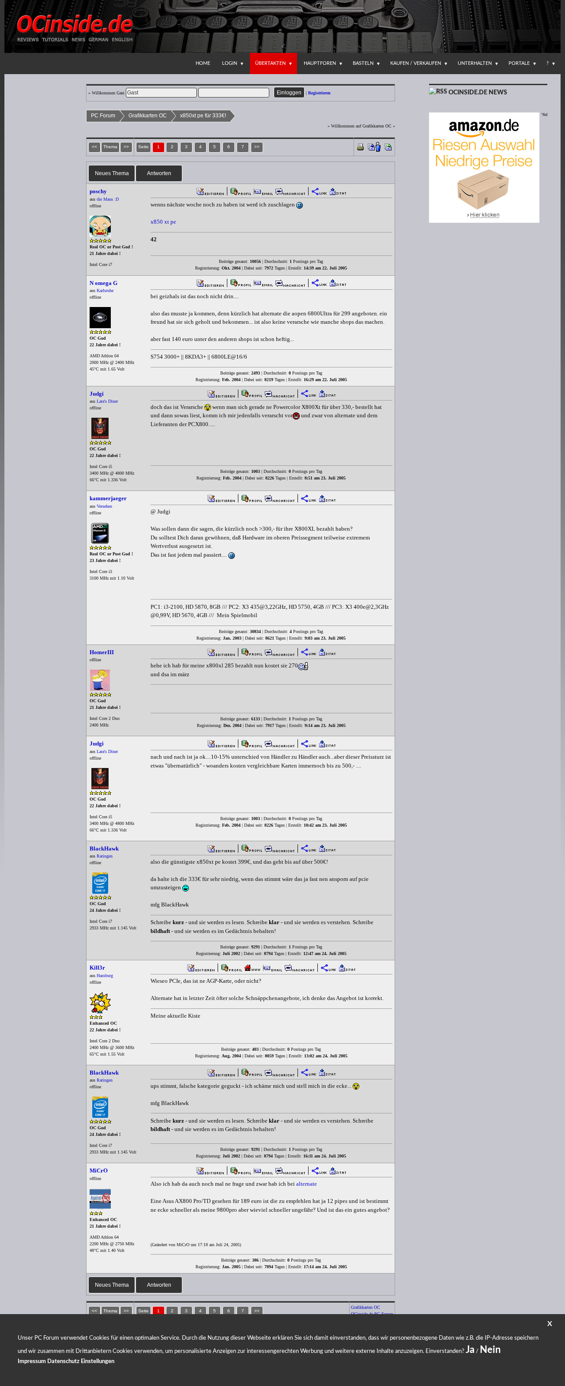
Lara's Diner (107, 401)
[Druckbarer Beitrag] (360, 146)
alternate (306, 1183)
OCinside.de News (477, 93)
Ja (470, 1350)
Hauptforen (320, 63)
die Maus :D (108, 199)
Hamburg (105, 975)
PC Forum (103, 115)
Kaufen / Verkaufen (415, 63)
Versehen (104, 506)
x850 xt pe (163, 221)
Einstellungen (97, 1361)
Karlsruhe (105, 290)
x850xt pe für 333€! (203, 115)
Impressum (32, 1361)
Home (203, 63)
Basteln (363, 63)
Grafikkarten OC (147, 115)
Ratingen (105, 856)
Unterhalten (475, 63)
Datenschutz (63, 1361)
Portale (519, 63)
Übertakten (270, 63)
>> (257, 146)
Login (229, 63)
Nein (490, 1350)
